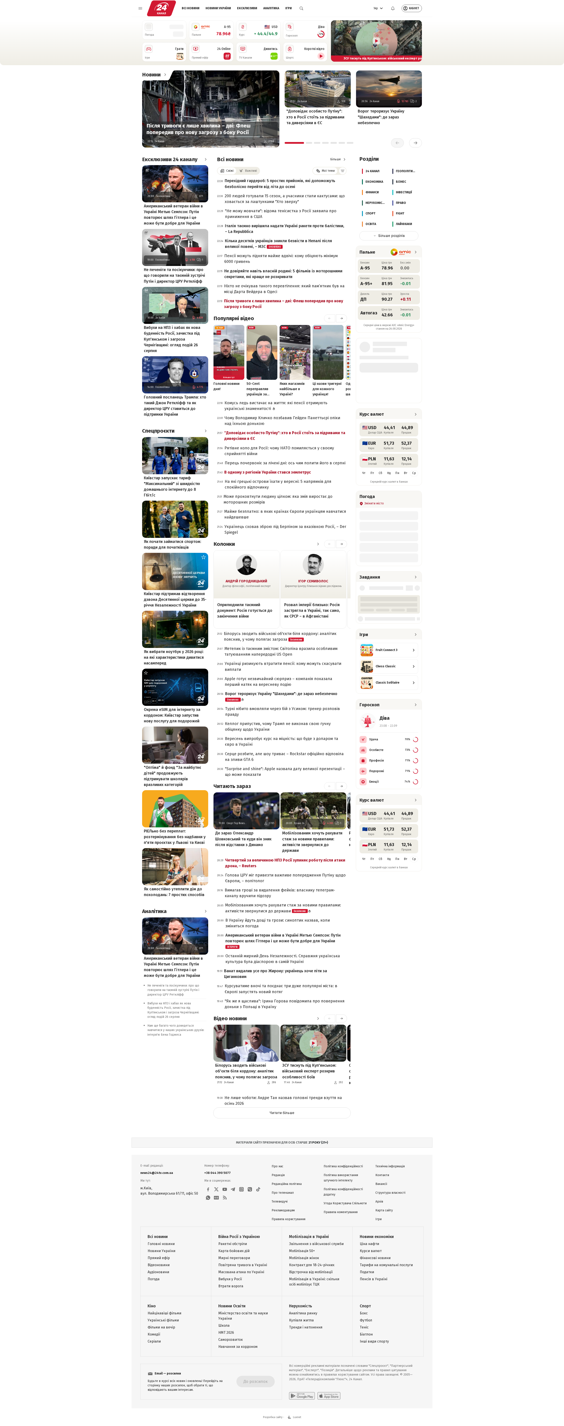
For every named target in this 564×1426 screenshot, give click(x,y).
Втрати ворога (230, 1286)
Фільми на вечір (161, 1327)
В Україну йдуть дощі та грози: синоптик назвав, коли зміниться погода (277, 923)
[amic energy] (401, 252)
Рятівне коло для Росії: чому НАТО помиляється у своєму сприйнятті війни (279, 451)
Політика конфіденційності (343, 1166)
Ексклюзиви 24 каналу (169, 159)
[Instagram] (241, 1189)
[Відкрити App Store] (328, 1396)
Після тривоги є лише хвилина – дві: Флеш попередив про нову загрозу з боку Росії (198, 129)
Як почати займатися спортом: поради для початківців (172, 544)
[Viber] (250, 1189)
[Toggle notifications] (392, 8)
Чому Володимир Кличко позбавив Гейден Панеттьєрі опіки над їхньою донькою (282, 420)
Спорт (365, 1306)
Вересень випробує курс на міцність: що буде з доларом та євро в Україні (281, 741)
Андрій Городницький (246, 581)
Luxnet (297, 1417)
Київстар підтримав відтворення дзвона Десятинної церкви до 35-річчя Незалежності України (175, 599)
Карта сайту (384, 1210)
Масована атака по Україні (241, 1272)
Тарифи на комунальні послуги (386, 1265)
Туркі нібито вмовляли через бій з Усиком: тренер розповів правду (282, 711)
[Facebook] (208, 1189)
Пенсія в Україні (373, 1279)
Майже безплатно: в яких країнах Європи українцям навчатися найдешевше (285, 514)
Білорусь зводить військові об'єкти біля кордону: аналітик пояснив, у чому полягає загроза (280, 636)
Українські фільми (163, 1320)
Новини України (218, 8)
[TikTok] (258, 1189)
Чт (363, 473)
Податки (367, 1272)
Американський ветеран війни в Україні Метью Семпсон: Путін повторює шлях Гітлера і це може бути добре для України (173, 215)
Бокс (364, 1313)
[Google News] (216, 1197)
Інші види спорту (374, 1341)
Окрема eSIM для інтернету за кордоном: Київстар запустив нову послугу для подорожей (172, 715)
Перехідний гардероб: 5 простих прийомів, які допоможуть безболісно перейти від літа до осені (280, 183)
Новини (151, 75)
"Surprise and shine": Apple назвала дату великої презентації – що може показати (285, 771)
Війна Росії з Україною (239, 1236)
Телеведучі (280, 1201)
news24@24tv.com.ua (156, 1173)
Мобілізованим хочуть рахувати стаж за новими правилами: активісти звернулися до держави (312, 842)
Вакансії (381, 1184)
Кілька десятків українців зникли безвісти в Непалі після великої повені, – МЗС (278, 243)
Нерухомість (300, 1306)
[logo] (161, 8)
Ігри (288, 8)
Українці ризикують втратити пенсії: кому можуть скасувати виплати (283, 666)
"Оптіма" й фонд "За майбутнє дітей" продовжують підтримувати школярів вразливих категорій (172, 776)
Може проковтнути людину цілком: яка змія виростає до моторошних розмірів (278, 499)
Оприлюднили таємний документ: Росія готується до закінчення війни (244, 610)
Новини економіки (377, 1236)
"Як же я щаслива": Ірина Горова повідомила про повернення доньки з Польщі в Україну (285, 1004)
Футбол (366, 1320)
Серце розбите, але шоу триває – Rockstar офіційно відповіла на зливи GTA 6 (284, 756)
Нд (389, 473)
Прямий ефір (159, 1258)
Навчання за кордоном (238, 1347)
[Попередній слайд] (336, 41)
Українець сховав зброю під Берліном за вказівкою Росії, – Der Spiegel (285, 529)
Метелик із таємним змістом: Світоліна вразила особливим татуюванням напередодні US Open (281, 651)
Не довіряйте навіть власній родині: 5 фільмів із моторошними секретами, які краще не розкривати (283, 274)
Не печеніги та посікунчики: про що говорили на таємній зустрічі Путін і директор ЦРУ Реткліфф (174, 275)
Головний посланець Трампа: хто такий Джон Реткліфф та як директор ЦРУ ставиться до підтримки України (175, 406)
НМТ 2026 (226, 1332)
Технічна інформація (390, 1166)
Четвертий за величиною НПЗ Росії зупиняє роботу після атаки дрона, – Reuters (285, 863)
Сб (380, 473)
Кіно (152, 1306)
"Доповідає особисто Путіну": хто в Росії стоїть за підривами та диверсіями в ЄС (315, 117)
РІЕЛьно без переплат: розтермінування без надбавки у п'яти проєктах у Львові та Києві (175, 837)
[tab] (294, 143)
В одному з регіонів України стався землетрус (267, 472)
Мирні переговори (234, 1258)
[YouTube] (224, 1189)
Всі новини (190, 8)
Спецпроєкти (158, 431)
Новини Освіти (231, 1306)
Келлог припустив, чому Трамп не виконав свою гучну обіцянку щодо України (278, 726)
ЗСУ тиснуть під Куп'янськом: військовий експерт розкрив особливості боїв (309, 1071)
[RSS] (224, 1197)
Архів (379, 1201)
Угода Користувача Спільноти (345, 1203)
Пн (397, 473)
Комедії (154, 1334)
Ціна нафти (369, 1244)
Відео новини (230, 1018)
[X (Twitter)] (216, 1189)
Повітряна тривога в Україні (242, 1265)
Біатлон (366, 1334)
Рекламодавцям (283, 1210)
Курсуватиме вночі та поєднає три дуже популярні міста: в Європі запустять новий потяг (281, 988)
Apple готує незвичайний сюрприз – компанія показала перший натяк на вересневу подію (278, 681)
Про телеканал (283, 1193)
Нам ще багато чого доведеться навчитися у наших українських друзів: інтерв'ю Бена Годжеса (175, 1030)
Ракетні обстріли (232, 1244)
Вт (405, 473)
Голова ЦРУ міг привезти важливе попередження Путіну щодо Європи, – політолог (285, 878)
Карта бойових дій (234, 1251)
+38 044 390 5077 (217, 1173)
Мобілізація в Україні (309, 1236)
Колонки (224, 544)
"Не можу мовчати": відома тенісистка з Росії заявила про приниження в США (280, 213)
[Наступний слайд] (416, 41)
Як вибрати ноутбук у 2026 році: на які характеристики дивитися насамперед (174, 657)
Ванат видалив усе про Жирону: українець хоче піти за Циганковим (275, 973)
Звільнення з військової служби (316, 1244)
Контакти (382, 1175)
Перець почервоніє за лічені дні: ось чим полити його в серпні (285, 463)
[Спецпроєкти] (205, 431)
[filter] (342, 170)
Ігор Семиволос (313, 581)
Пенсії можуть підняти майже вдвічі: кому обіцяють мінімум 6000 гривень (281, 258)
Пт (372, 473)
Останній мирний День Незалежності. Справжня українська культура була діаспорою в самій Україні (282, 959)
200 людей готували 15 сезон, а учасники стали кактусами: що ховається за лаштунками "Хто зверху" (285, 199)
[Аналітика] (205, 911)
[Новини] (165, 74)
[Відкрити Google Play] (302, 1396)
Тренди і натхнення (306, 1327)
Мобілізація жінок (304, 1258)
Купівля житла (301, 1320)
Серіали (154, 1341)
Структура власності (390, 1193)
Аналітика (271, 8)
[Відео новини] (318, 1018)
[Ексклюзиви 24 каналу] (205, 159)
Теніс (364, 1327)
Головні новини (161, 1244)
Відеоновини (159, 1265)
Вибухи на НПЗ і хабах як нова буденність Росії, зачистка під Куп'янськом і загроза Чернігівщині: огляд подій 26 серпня (172, 339)
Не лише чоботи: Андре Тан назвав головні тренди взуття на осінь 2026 (283, 1100)
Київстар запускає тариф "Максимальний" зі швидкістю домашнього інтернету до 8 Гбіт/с (172, 487)
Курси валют (371, 1251)
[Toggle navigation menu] (140, 8)
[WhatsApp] (208, 1197)
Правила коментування (341, 1212)
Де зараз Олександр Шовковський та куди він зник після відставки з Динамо (243, 839)
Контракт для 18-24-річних (311, 1265)
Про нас (277, 1166)
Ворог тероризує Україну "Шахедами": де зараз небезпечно (381, 117)
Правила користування (288, 1219)
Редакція (278, 1175)
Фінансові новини (375, 1258)
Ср (414, 473)
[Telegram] (233, 1189)
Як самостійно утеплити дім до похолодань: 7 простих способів (174, 892)
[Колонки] (318, 544)
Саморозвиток (230, 1339)
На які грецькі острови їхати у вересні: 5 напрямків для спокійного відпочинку (278, 484)
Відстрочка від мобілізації (311, 1272)
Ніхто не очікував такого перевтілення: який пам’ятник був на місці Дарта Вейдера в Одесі (284, 289)
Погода (154, 1279)
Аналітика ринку (303, 1313)
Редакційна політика (287, 1184)
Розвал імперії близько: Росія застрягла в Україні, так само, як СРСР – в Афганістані (312, 610)
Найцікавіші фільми (164, 1313)
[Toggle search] (301, 8)
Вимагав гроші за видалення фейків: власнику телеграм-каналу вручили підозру (280, 893)
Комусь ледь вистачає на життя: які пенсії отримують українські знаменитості (275, 405)
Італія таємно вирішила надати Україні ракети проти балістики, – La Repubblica (284, 228)
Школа (224, 1325)
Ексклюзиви (247, 8)
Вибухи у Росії (230, 1279)
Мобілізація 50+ (302, 1251)
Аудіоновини (158, 1272)
